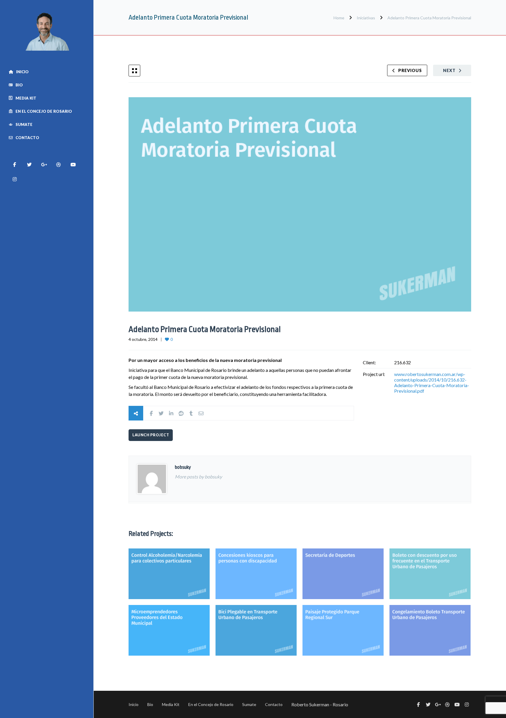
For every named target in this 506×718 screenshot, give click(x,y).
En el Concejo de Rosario (44, 111)
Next (449, 70)
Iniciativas (366, 17)
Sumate (24, 124)
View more (169, 573)
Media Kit (26, 98)
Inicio (22, 71)
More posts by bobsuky (198, 476)
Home (339, 17)
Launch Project (150, 435)
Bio (19, 85)
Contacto (27, 137)
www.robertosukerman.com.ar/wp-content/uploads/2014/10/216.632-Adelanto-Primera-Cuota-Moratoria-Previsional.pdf (431, 382)
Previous (410, 70)
